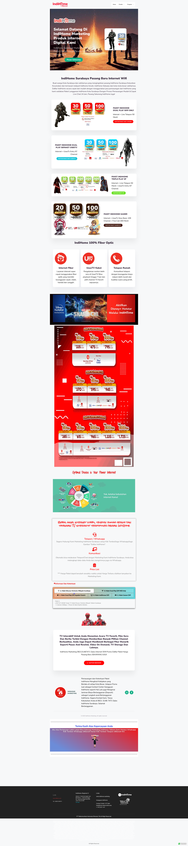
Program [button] (129, 4)
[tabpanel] (94, 603)
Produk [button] (121, 4)
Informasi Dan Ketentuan (65, 584)
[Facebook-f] (131, 692)
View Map (78, 802)
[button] (94, 584)
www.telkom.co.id (57, 798)
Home (114, 4)
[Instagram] (127, 692)
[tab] (74, 591)
